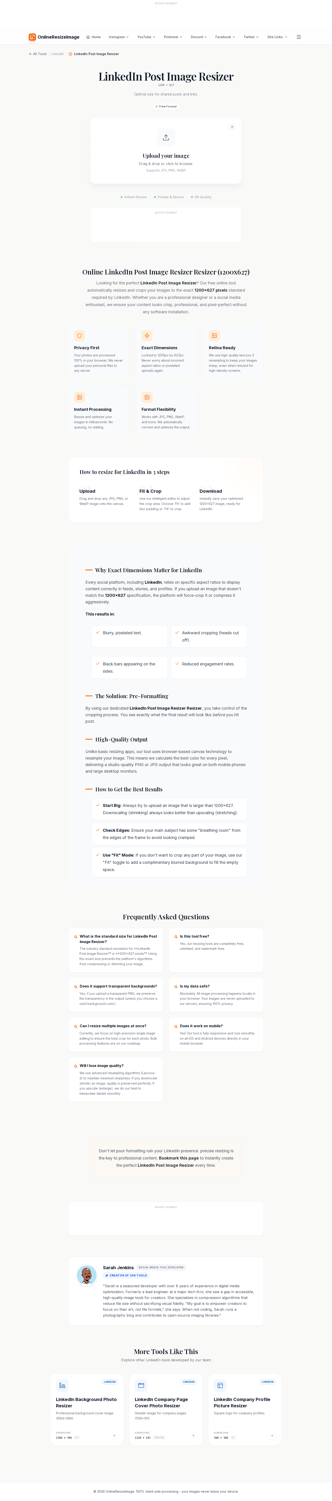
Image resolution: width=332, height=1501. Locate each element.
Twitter (249, 37)
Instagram (117, 37)
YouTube (144, 37)
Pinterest (171, 37)
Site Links (275, 37)
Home (96, 37)
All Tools (40, 54)
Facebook (223, 37)
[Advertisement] (166, 16)
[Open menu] (298, 37)
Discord (197, 37)
